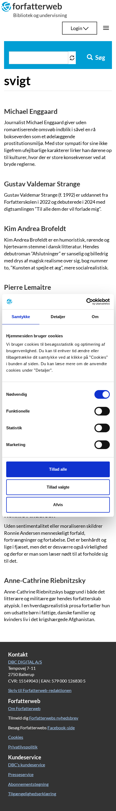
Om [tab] (95, 316)
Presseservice (20, 774)
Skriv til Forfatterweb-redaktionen (39, 690)
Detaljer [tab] (58, 316)
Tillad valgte (58, 487)
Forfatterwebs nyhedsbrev (53, 717)
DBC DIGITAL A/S (25, 661)
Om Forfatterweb (24, 708)
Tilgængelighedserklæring (32, 793)
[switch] (102, 411)
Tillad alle (58, 469)
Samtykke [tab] (21, 316)
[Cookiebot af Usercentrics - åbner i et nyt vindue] (86, 301)
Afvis (58, 504)
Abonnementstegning (28, 784)
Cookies (15, 737)
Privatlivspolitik (22, 746)
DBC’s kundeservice (26, 764)
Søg (99, 57)
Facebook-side (61, 727)
